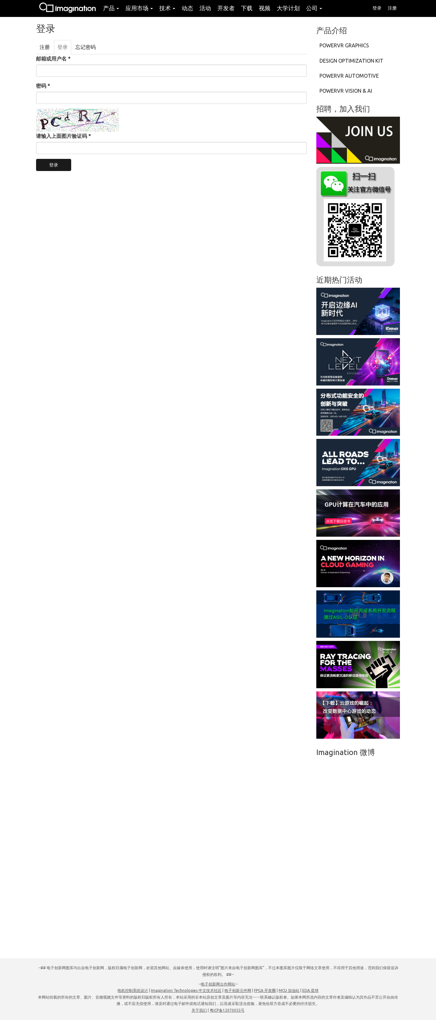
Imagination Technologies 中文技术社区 (186, 990)
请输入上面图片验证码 (63, 136)
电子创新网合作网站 (218, 984)
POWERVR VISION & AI (345, 91)
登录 (376, 8)
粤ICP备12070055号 (227, 1010)
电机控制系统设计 (132, 990)
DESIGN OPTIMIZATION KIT (351, 61)
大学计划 (288, 8)
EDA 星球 (310, 990)
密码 (43, 86)
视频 (264, 8)
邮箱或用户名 (53, 58)
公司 (312, 8)
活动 (205, 8)
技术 (165, 8)
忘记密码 (85, 47)
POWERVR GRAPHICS (344, 45)
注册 (392, 8)
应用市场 (137, 8)
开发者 (226, 8)
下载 (246, 8)
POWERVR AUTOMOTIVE (349, 76)
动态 (187, 8)
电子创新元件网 (237, 990)
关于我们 (199, 1010)
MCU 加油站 (289, 990)
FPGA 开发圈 (265, 990)
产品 (109, 8)
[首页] (68, 8)
